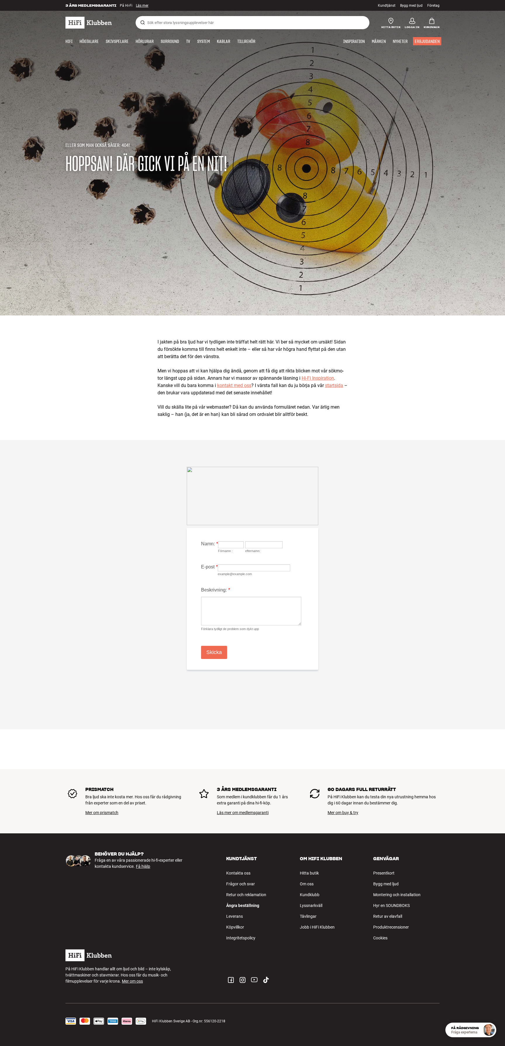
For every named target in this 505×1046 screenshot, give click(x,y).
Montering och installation (397, 894)
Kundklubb (309, 894)
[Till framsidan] (88, 23)
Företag (433, 6)
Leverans (234, 916)
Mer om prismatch (101, 812)
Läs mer (142, 6)
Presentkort (384, 873)
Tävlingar (308, 916)
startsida (334, 385)
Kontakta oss (238, 873)
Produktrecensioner (391, 927)
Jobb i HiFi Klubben (317, 927)
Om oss (307, 884)
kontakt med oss (234, 385)
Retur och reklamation (246, 894)
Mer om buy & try (343, 812)
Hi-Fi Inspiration (318, 378)
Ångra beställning (242, 905)
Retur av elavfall (387, 916)
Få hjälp (143, 866)
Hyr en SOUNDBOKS (391, 905)
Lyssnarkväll (311, 905)
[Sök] (142, 22)
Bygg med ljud (411, 6)
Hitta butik (309, 873)
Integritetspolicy (240, 938)
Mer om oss (132, 981)
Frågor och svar (240, 884)
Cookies (380, 938)
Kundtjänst (386, 6)
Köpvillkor (235, 927)
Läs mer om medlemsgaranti (243, 812)
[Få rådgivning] (489, 1030)
